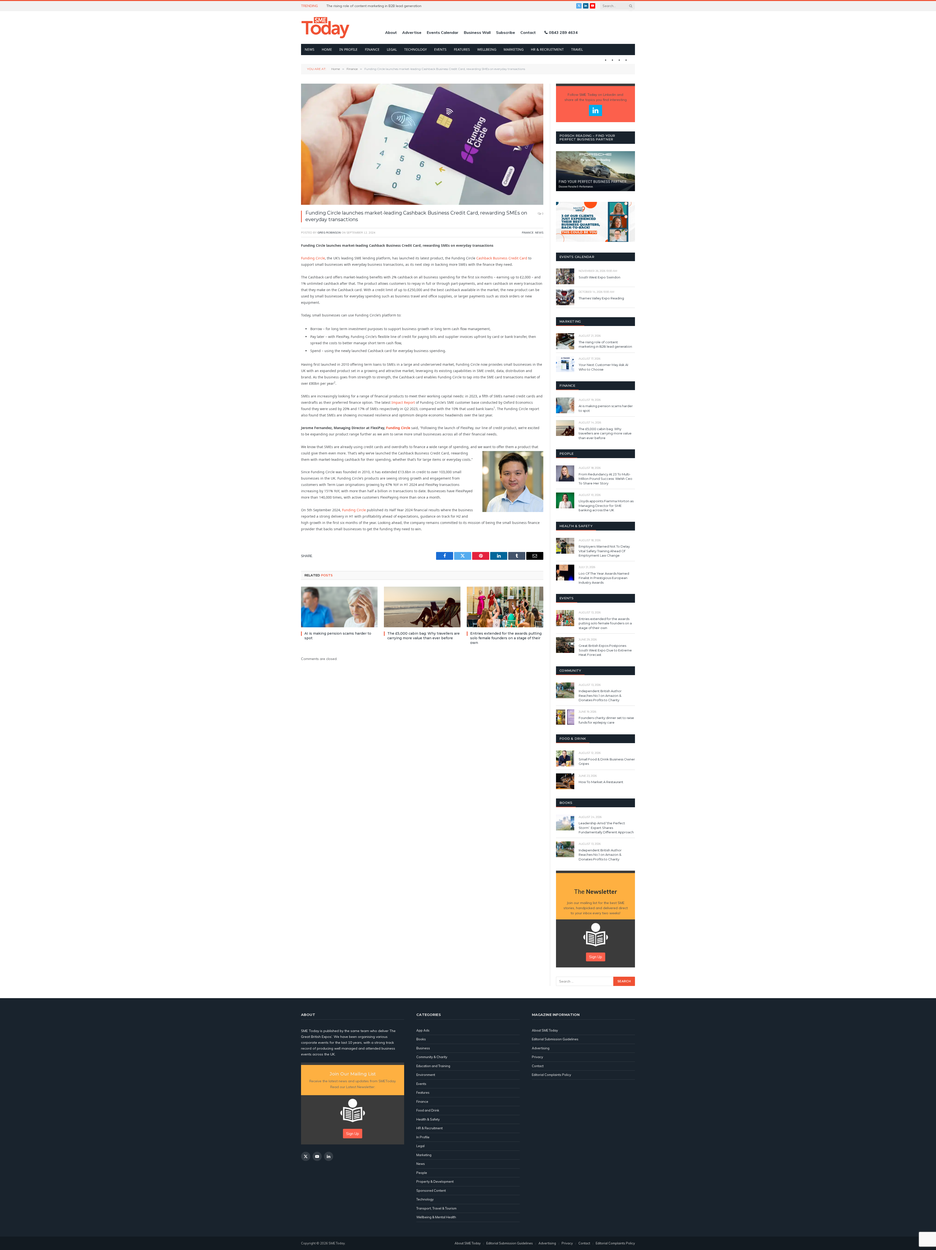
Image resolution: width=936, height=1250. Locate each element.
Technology (415, 49)
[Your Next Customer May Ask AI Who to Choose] (565, 364)
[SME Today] (325, 27)
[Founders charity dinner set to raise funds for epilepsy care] (565, 717)
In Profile (348, 49)
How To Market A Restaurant (601, 782)
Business (423, 1048)
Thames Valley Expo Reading (601, 298)
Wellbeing (486, 49)
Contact (528, 32)
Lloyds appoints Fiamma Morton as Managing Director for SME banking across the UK (606, 505)
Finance (372, 49)
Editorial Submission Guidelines (555, 1039)
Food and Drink (427, 1110)
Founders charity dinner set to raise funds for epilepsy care (606, 720)
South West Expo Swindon (599, 277)
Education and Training (433, 1066)
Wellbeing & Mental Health (436, 1217)
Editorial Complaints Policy (551, 1075)
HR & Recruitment (547, 49)
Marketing (514, 49)
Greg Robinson (329, 232)
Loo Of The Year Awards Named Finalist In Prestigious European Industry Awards (604, 577)
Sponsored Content (431, 1190)
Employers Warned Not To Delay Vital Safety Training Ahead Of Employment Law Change (604, 550)
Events (440, 49)
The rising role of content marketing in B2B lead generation (374, 6)
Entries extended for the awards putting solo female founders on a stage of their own (506, 638)
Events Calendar (442, 32)
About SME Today (545, 1030)
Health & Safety (428, 1119)
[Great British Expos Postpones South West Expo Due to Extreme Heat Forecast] (565, 645)
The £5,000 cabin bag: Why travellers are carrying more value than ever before (423, 635)
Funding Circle (313, 258)
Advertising (540, 1048)
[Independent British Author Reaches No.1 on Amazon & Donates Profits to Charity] (565, 690)
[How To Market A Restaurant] (565, 781)
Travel (577, 49)
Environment (425, 1075)
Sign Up (595, 957)
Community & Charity (431, 1057)
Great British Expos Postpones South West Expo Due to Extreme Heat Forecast (605, 650)
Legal (392, 49)
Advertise (411, 32)
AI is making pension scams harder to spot (337, 635)
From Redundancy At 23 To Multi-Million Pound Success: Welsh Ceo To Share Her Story (605, 478)
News (309, 49)
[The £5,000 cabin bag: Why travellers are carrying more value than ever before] (422, 607)
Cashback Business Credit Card (501, 258)
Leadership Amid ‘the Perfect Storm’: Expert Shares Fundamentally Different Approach (606, 827)
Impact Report (403, 402)
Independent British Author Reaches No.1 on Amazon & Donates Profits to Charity (600, 695)
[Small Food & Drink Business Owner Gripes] (565, 758)
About (391, 32)
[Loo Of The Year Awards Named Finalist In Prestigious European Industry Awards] (565, 573)
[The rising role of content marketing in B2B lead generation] (565, 341)
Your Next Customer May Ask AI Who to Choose (603, 367)
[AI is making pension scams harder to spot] (339, 607)
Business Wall (477, 32)
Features (462, 49)
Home (327, 49)
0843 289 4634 (563, 32)
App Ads (422, 1030)
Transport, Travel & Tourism (436, 1208)
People (421, 1173)
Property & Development (435, 1181)
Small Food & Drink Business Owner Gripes (607, 761)
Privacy (537, 1057)
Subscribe (505, 32)
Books (421, 1039)
